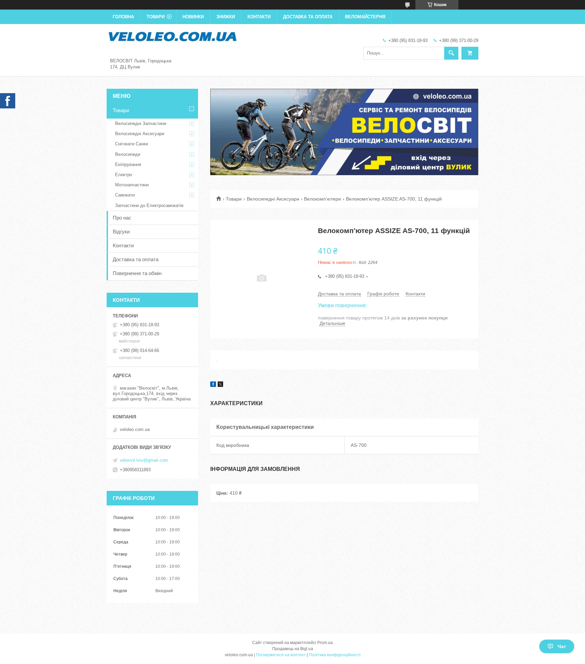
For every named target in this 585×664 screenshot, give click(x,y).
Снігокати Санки (131, 143)
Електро (123, 174)
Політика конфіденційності (335, 654)
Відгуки (121, 231)
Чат (562, 646)
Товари (156, 16)
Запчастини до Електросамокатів (149, 205)
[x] (220, 385)
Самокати (125, 195)
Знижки (225, 16)
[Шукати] (451, 53)
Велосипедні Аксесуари (273, 199)
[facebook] (213, 385)
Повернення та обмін (137, 273)
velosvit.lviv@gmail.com (144, 460)
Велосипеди (127, 154)
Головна (123, 16)
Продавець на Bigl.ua (292, 648)
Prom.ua (325, 642)
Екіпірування (128, 164)
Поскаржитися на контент (281, 654)
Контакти (258, 16)
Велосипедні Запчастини (140, 123)
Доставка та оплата (307, 16)
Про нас (122, 218)
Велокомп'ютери (322, 199)
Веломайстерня (365, 16)
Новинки (193, 16)
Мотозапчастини (132, 184)
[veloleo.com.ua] (173, 36)
